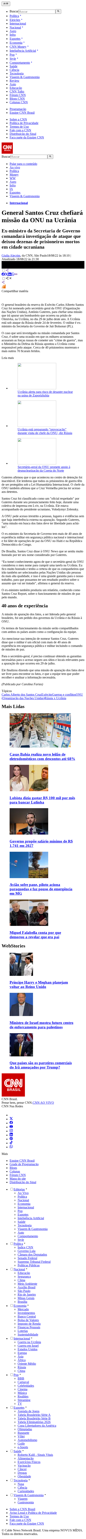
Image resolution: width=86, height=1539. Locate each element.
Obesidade (24, 1476)
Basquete (23, 1432)
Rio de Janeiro (27, 1294)
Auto (13, 84)
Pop (12, 54)
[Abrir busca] (58, 11)
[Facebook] (11, 1123)
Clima (21, 1280)
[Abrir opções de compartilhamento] (9, 278)
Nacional (15, 27)
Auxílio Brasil (26, 1287)
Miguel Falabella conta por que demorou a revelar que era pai (35, 934)
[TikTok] (11, 1143)
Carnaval (23, 1382)
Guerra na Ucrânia (29, 1342)
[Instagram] (11, 1131)
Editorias (19, 1189)
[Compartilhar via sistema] (3, 282)
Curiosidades (26, 1491)
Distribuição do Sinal (23, 133)
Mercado (23, 1309)
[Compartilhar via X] (6, 274)
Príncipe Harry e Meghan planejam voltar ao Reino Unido (39, 984)
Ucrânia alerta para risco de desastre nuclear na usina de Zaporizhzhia (45, 393)
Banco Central (27, 1316)
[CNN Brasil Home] (23, 152)
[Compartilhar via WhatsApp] (12, 274)
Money (14, 174)
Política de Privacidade (24, 123)
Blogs (13, 1167)
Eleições (15, 20)
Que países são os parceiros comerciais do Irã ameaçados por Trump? (41, 1065)
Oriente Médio (27, 1363)
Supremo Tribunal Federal (34, 1261)
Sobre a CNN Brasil (22, 1509)
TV (20, 1403)
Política (14, 16)
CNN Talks (17, 91)
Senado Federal (27, 1258)
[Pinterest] (11, 1139)
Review (14, 80)
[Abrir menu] (6, 4)
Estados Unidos (27, 1349)
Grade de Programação (24, 1164)
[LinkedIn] (11, 1135)
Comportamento (20, 62)
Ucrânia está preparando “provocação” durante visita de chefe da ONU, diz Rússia (45, 431)
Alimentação (26, 1458)
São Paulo (24, 1291)
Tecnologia (17, 73)
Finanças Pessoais (29, 1327)
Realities (23, 1396)
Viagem (22, 1498)
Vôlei (21, 1436)
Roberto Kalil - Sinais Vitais (35, 1454)
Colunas (15, 1171)
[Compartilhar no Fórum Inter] (4, 287)
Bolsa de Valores (28, 1320)
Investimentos (26, 1313)
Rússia (22, 1367)
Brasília (22, 1301)
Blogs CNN (17, 98)
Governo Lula (26, 1251)
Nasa (21, 1484)
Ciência (14, 70)
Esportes (15, 38)
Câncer (22, 1469)
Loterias (23, 1331)
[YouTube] (11, 1127)
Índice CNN (25, 1247)
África (22, 1360)
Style (13, 58)
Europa (22, 1353)
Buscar (14, 11)
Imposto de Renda (29, 1323)
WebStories (13, 945)
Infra (13, 34)
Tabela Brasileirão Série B (34, 1418)
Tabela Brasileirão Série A (34, 1414)
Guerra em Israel (28, 1345)
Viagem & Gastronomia (25, 77)
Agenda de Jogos (28, 1411)
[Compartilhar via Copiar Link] (16, 274)
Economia (16, 42)
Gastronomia (26, 1502)
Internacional (18, 23)
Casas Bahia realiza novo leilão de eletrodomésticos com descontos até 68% (42, 756)
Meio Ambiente (27, 1283)
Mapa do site (18, 1178)
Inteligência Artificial (23, 50)
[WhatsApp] (11, 1147)
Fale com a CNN (20, 130)
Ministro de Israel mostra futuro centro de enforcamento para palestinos (41, 1025)
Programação (18, 109)
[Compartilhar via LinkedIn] (9, 274)
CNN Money (18, 46)
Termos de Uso (19, 126)
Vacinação (24, 1465)
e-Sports (23, 1447)
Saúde (13, 66)
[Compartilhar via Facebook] (3, 274)
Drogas (22, 1472)
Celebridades (26, 1385)
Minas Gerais (26, 1298)
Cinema (22, 1389)
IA (11, 189)
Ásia (20, 1356)
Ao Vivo (23, 1193)
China (21, 1371)
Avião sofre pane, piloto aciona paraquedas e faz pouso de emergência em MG (41, 889)
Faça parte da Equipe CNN (27, 137)
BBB (21, 1378)
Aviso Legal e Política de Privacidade (33, 1512)
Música (22, 1393)
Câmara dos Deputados (32, 1254)
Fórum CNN (18, 95)
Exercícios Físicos (29, 1462)
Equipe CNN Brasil (22, 112)
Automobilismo (27, 1440)
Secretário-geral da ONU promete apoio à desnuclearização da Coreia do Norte (44, 468)
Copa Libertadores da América (37, 1425)
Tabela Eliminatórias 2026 (34, 1422)
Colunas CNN (19, 102)
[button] (43, 971)
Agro (13, 31)
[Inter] (12, 1115)
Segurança (24, 1276)
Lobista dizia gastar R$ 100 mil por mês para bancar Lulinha (42, 800)
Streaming (24, 1400)
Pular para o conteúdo (23, 163)
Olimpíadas (25, 1429)
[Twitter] (11, 1119)
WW (13, 178)
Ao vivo (15, 167)
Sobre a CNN (18, 119)
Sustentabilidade (28, 1334)
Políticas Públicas (29, 1265)
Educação (16, 88)
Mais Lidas (13, 706)
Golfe (21, 1443)
